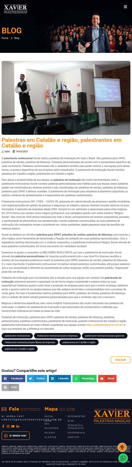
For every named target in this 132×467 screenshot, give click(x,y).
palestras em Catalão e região (19, 349)
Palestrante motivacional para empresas (57, 335)
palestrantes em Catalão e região (79, 342)
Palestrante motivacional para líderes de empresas (30, 342)
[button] (125, 6)
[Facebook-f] (3, 426)
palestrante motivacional (17, 335)
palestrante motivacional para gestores (104, 335)
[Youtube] (12, 426)
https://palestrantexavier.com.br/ (104, 324)
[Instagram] (8, 426)
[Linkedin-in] (17, 426)
